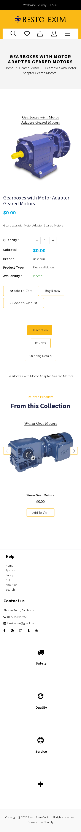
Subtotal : (10, 250)
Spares (10, 570)
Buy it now (52, 290)
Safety (10, 575)
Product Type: (13, 267)
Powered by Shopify (40, 822)
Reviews (40, 343)
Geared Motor (29, 68)
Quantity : (11, 240)
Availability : (12, 276)
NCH (8, 580)
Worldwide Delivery (34, 5)
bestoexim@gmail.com (21, 623)
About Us (11, 585)
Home (9, 68)
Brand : (8, 259)
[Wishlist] (27, 33)
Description (40, 330)
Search (10, 589)
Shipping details (40, 356)
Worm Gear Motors (40, 495)
